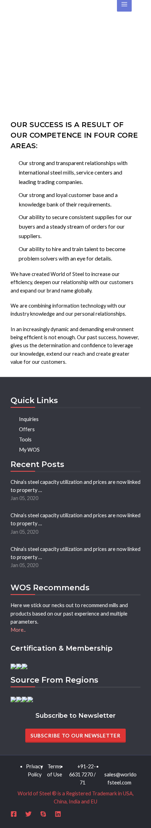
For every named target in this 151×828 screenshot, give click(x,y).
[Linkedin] (58, 814)
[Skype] (43, 814)
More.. (18, 630)
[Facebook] (14, 814)
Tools (24, 439)
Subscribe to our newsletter (75, 735)
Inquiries (28, 419)
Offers (26, 429)
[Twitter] (28, 814)
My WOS (28, 450)
